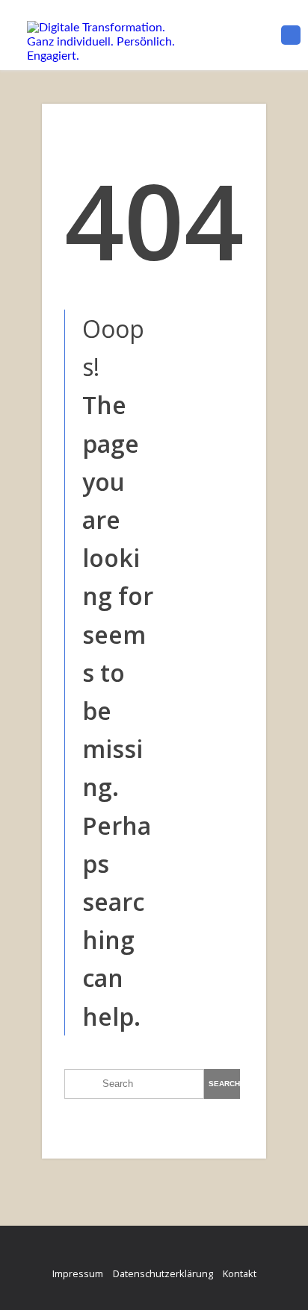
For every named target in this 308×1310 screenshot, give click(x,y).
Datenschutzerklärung (163, 1273)
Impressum (77, 1273)
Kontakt (239, 1273)
